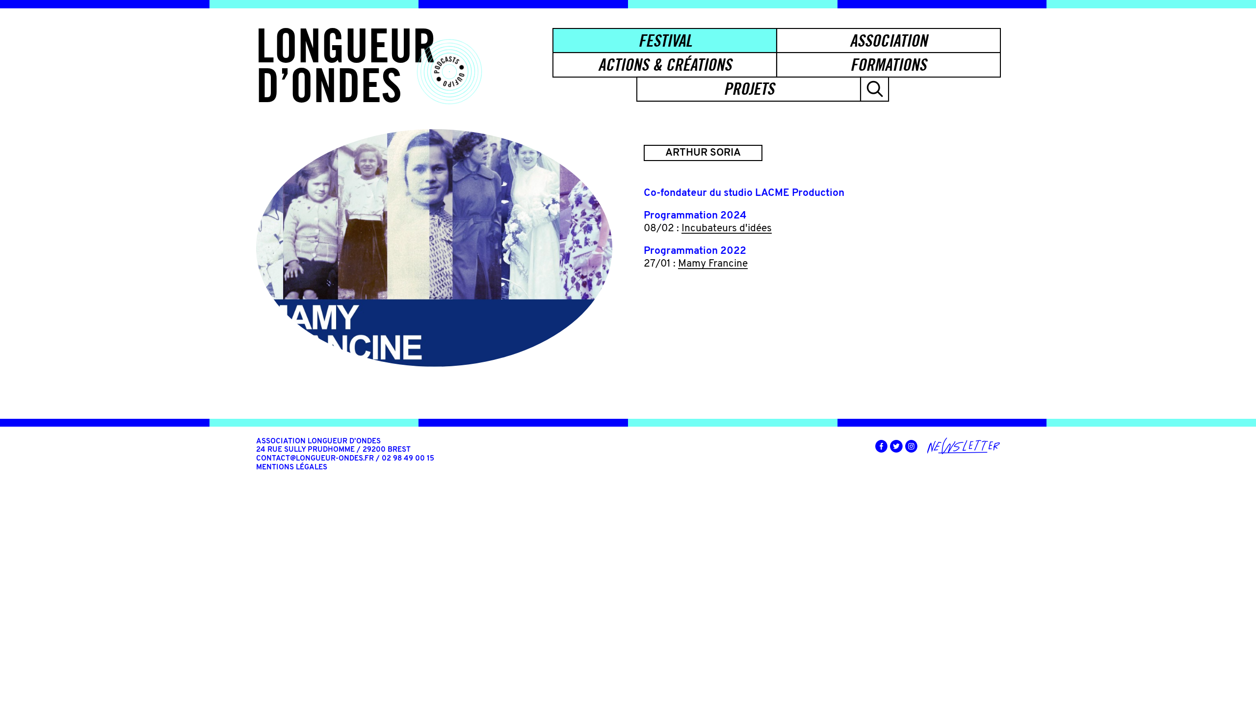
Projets (749, 89)
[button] (874, 89)
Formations (888, 64)
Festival (665, 40)
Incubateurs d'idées (726, 228)
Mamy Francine (713, 264)
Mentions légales (291, 467)
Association (888, 40)
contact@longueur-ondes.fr (315, 458)
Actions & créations (665, 64)
